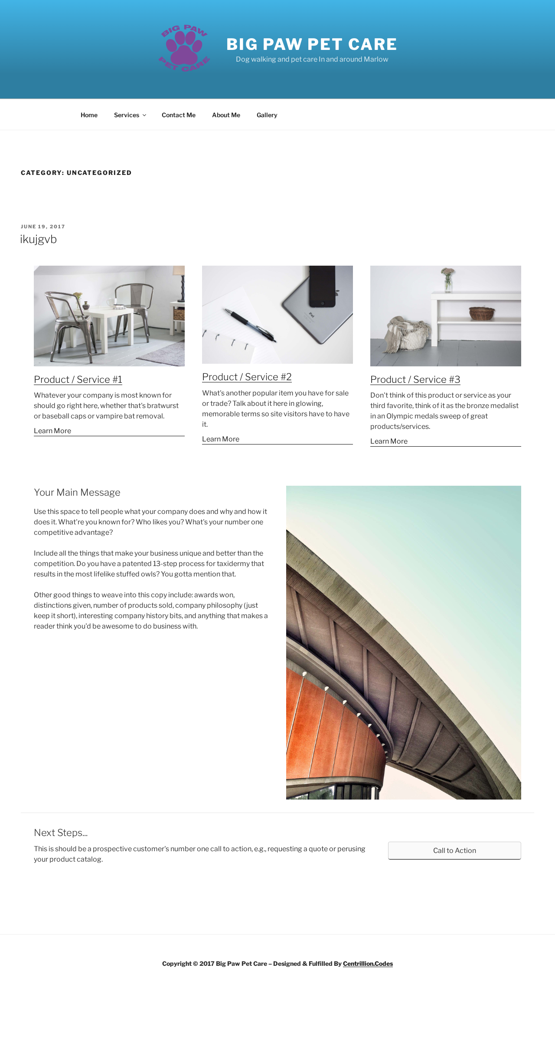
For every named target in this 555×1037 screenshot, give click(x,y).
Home (89, 115)
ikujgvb (38, 239)
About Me (226, 115)
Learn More (52, 431)
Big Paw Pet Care (312, 44)
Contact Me (179, 115)
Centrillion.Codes (368, 963)
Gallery (267, 115)
